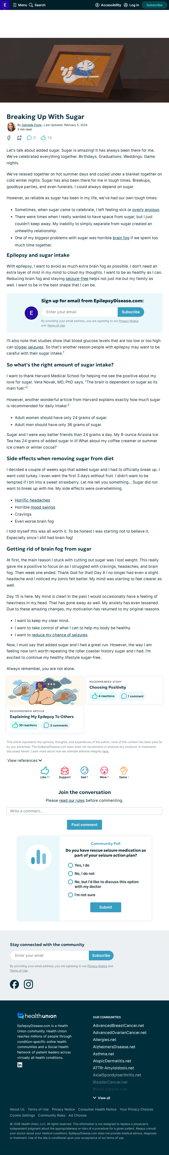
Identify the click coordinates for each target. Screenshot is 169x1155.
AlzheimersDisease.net (114, 1047)
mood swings (43, 507)
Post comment (84, 824)
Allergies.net (104, 1039)
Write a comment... (26, 811)
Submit (105, 907)
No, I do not (85, 873)
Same (122, 772)
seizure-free (77, 278)
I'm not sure (85, 895)
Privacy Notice (92, 1118)
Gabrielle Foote (32, 125)
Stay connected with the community (47, 944)
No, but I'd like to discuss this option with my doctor (107, 884)
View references (23, 760)
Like (43, 772)
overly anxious (145, 209)
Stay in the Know (84, 1087)
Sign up (154, 1107)
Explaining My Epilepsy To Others (42, 716)
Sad (82, 772)
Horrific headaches (32, 500)
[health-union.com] (36, 1017)
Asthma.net (103, 1054)
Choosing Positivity (107, 687)
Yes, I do (82, 865)
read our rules (72, 800)
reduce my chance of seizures (59, 635)
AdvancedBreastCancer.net (118, 1025)
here (105, 751)
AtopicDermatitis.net (112, 1061)
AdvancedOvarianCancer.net (120, 1032)
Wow (102, 772)
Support (63, 772)
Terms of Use (118, 1118)
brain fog (121, 237)
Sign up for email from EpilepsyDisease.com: (92, 301)
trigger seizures (28, 347)
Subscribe (154, 5)
